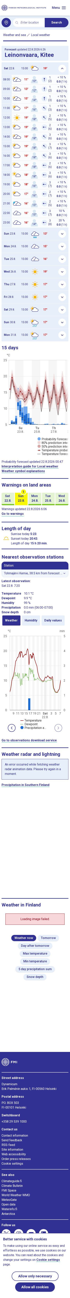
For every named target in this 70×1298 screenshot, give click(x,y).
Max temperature (35, 953)
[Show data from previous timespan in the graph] (12, 728)
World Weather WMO (16, 1195)
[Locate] (6, 22)
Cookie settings (12, 1163)
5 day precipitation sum (35, 969)
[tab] (11, 620)
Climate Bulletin (12, 1186)
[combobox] (31, 22)
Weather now (23, 938)
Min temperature (35, 961)
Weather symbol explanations (23, 471)
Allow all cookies (35, 1287)
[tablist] (35, 620)
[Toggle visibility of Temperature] (31, 720)
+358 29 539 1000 (14, 1121)
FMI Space (9, 1190)
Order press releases (16, 1159)
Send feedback (12, 1140)
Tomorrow (48, 938)
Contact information (15, 1135)
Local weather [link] (40, 35)
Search (56, 22)
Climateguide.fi (12, 1181)
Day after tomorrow (35, 946)
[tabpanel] (35, 679)
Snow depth (35, 977)
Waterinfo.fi (9, 1209)
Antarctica (8, 1214)
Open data (8, 1204)
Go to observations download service (29, 740)
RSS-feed (8, 1145)
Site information (12, 1149)
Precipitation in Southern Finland (25, 785)
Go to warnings (13, 514)
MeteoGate (9, 1200)
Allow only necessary (35, 1276)
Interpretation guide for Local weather (30, 466)
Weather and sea (14, 35)
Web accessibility (14, 1154)
